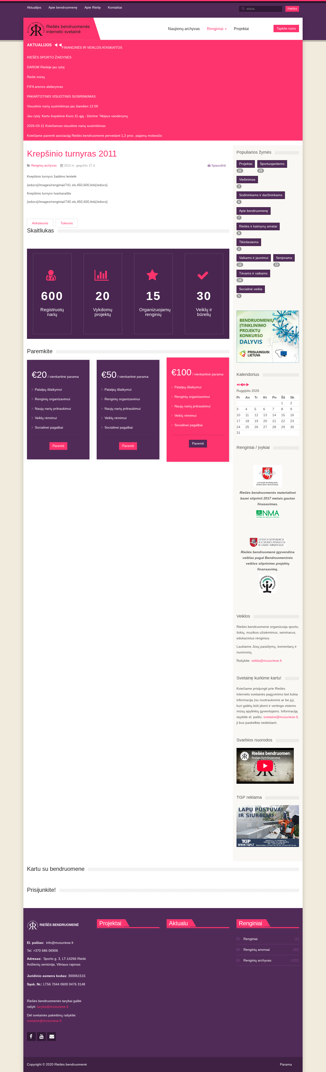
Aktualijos (34, 7)
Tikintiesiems (248, 242)
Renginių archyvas (257, 960)
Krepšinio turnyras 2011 (72, 153)
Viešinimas (247, 179)
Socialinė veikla (250, 289)
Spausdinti (218, 165)
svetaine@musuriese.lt (280, 717)
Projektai (241, 29)
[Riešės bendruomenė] (58, 29)
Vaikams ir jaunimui (253, 258)
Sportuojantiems (272, 164)
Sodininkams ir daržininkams (260, 195)
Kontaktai (115, 7)
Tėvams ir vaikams (253, 273)
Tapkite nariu (286, 28)
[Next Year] (244, 385)
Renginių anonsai (256, 949)
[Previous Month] (241, 385)
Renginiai (215, 29)
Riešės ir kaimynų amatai (258, 226)
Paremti (58, 446)
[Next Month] (247, 385)
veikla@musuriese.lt (266, 660)
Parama (286, 1064)
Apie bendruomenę (62, 7)
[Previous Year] (238, 385)
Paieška (292, 8)
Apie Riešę (92, 7)
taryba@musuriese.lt (52, 1007)
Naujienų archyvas (184, 29)
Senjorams (284, 258)
